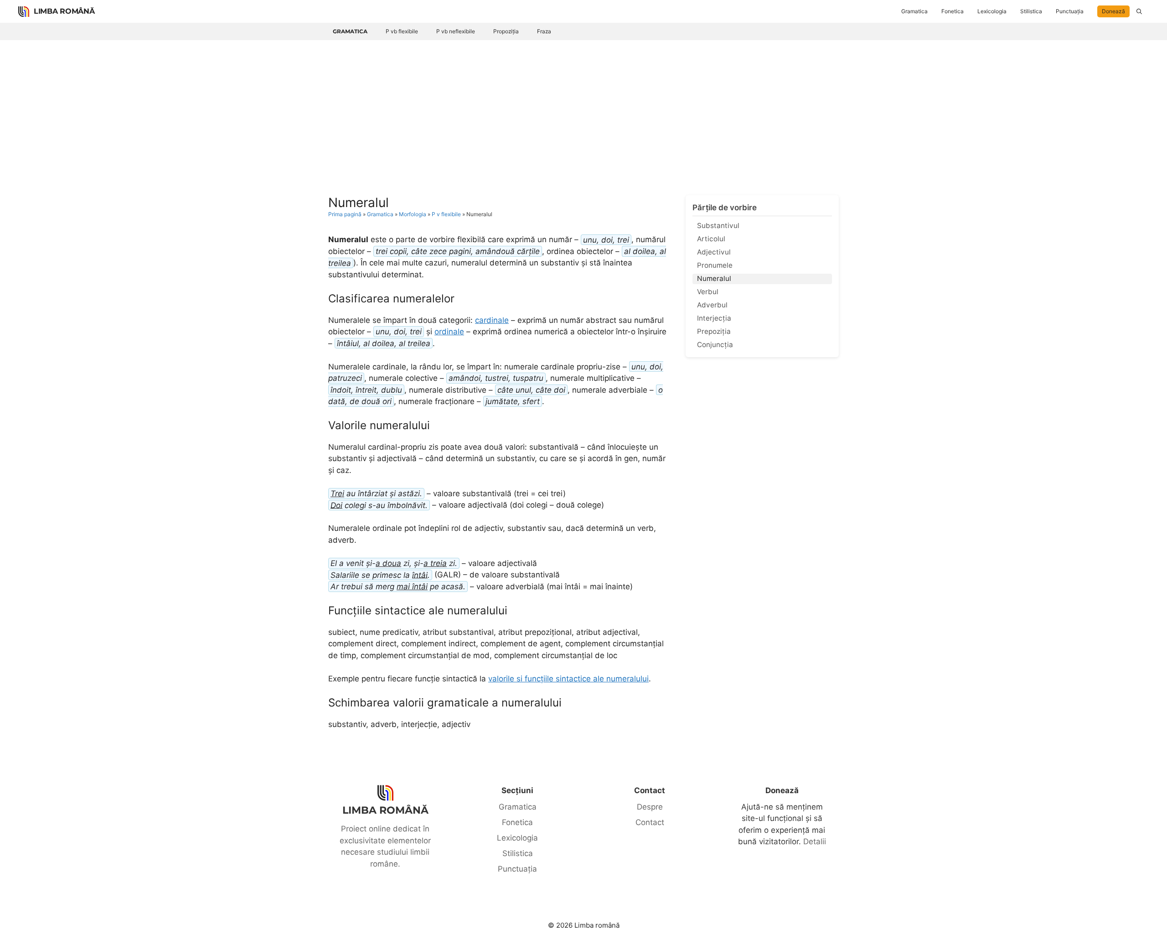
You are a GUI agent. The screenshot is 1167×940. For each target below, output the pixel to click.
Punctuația (1070, 11)
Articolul (711, 238)
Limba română (64, 11)
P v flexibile (446, 214)
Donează (1113, 11)
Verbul (707, 291)
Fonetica (952, 11)
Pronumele (715, 265)
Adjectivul (714, 252)
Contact (649, 822)
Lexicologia (992, 11)
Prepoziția (714, 331)
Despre (650, 806)
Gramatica (914, 11)
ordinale (449, 331)
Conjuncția (715, 344)
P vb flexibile (402, 31)
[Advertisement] (583, 108)
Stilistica (1031, 11)
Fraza (544, 31)
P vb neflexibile (455, 31)
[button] (1139, 11)
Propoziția (506, 31)
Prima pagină (344, 214)
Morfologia (412, 214)
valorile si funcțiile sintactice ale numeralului (568, 678)
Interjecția (714, 318)
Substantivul (718, 225)
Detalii (814, 841)
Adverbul (712, 305)
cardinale (492, 320)
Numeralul (714, 278)
